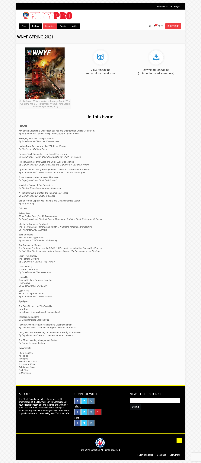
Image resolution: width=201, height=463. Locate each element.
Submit (135, 407)
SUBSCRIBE (173, 26)
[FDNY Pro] (47, 16)
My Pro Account (164, 6)
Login (177, 6)
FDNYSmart (174, 455)
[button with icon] (77, 401)
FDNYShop (161, 455)
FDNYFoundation (145, 455)
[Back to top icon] (179, 440)
